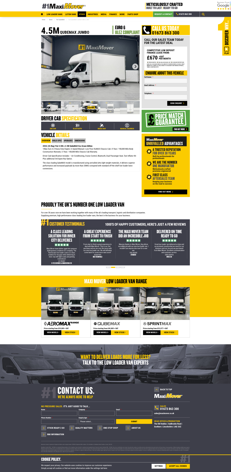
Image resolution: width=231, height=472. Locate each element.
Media (103, 14)
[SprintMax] (165, 303)
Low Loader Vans (54, 14)
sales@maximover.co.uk (164, 413)
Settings (159, 466)
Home (43, 20)
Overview (46, 140)
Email (118, 409)
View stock (70, 332)
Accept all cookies (178, 466)
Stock (82, 14)
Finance (113, 14)
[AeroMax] (66, 303)
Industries (93, 14)
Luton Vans (70, 14)
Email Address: (149, 85)
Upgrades (68, 140)
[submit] (203, 14)
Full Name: (148, 77)
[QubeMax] (115, 303)
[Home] (42, 14)
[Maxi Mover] (64, 5)
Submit (134, 421)
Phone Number (46, 418)
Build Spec (57, 140)
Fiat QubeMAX (60, 20)
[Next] (135, 67)
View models (53, 332)
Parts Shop (133, 14)
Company (82, 409)
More (122, 14)
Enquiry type (83, 418)
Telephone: (148, 93)
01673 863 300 (185, 14)
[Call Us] (156, 408)
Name (43, 409)
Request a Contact (163, 14)
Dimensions (80, 140)
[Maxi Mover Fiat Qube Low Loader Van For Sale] (90, 67)
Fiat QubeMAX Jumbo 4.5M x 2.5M (78, 20)
